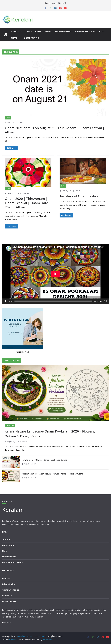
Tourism (15, 31)
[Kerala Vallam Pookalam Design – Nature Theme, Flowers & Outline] (11, 476)
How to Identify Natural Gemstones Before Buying (44, 460)
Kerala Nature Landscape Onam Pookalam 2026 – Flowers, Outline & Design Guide (50, 433)
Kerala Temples (9, 601)
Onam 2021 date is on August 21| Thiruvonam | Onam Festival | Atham (54, 130)
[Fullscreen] (105, 301)
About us (6, 578)
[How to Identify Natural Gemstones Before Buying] (11, 462)
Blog (101, 31)
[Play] (5, 301)
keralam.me (46, 610)
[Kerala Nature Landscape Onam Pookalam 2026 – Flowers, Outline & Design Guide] (55, 393)
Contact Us (7, 595)
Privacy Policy (8, 584)
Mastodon (6, 622)
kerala (21, 122)
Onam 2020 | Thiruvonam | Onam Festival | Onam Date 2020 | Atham (26, 202)
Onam (14, 38)
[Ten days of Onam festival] (83, 171)
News (48, 31)
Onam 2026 (10, 425)
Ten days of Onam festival (79, 196)
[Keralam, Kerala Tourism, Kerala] (5, 35)
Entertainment (63, 31)
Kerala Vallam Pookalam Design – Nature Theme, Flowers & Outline (52, 473)
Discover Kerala (83, 31)
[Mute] (101, 301)
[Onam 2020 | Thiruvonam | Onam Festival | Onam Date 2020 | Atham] (28, 172)
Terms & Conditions (11, 590)
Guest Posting (31, 38)
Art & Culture (34, 31)
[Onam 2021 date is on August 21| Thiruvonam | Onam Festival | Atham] (55, 87)
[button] (20, 31)
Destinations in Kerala (12, 562)
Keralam (13, 509)
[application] (55, 274)
